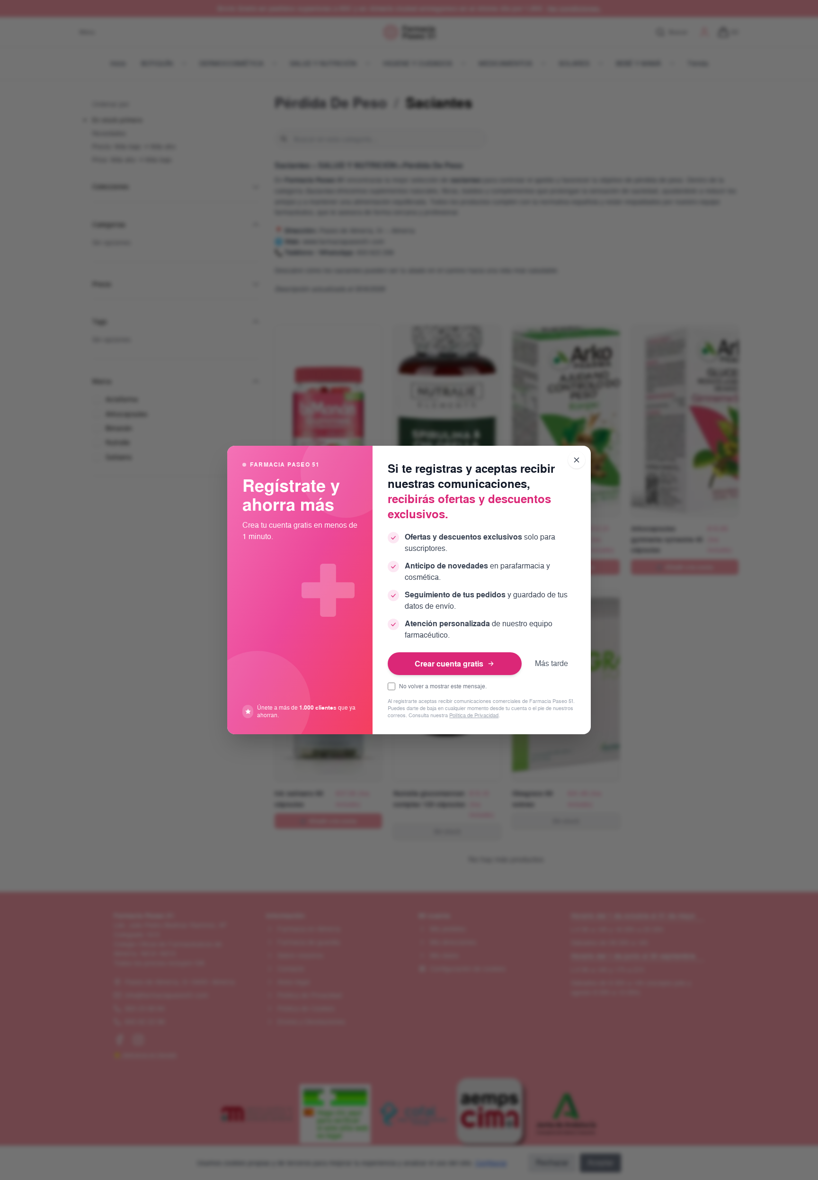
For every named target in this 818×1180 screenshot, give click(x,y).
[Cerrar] (576, 459)
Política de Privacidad (473, 715)
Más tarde (551, 663)
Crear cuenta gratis (449, 663)
